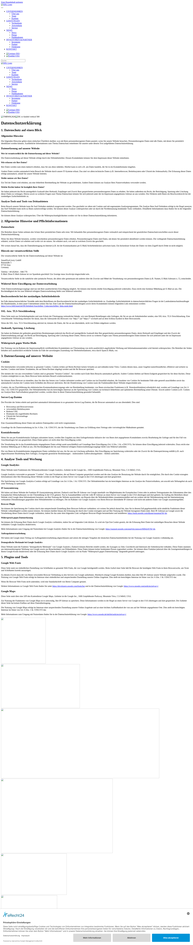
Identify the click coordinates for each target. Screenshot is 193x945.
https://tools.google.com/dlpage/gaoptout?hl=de (147, 513)
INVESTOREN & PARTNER (19, 40)
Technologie (17, 23)
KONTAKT (11, 49)
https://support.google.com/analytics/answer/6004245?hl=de (130, 529)
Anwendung (17, 25)
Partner (14, 44)
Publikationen (17, 37)
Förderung (16, 47)
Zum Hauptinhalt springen (12, 2)
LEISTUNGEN (13, 21)
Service (15, 28)
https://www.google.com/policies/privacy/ (141, 586)
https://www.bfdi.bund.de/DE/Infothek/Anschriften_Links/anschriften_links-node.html (37, 306)
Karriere (15, 18)
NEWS (9, 30)
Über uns (15, 14)
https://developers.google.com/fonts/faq (68, 586)
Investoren (16, 42)
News (14, 32)
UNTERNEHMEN (14, 11)
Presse (14, 35)
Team (14, 16)
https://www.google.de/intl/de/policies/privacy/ (107, 614)
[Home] (6, 4)
